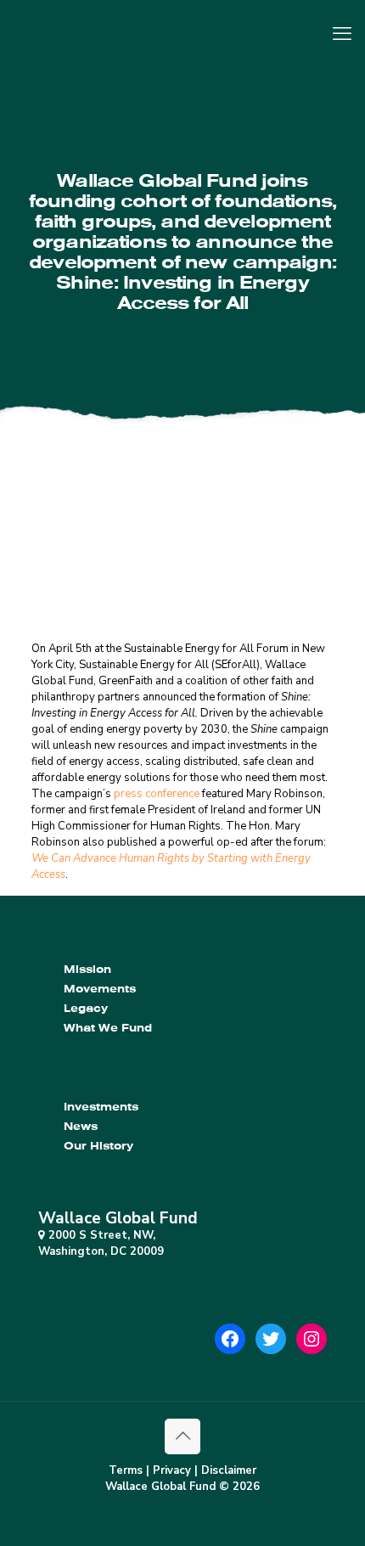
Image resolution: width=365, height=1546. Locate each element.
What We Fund (108, 1027)
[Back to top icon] (182, 1436)
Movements (100, 988)
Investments (101, 1106)
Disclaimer (228, 1470)
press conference (156, 793)
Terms (126, 1470)
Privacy (172, 1470)
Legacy (86, 1008)
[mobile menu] (342, 34)
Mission (87, 969)
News (81, 1126)
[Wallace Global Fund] (182, 46)
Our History (98, 1145)
